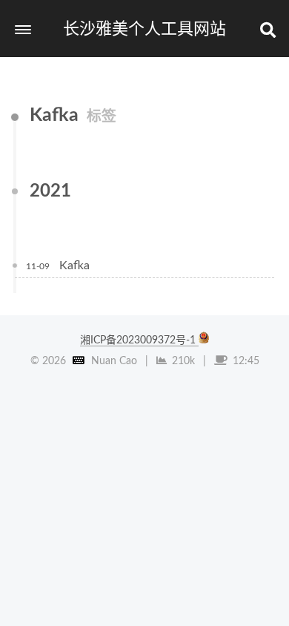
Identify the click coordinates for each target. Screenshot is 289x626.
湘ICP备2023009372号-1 (139, 340)
